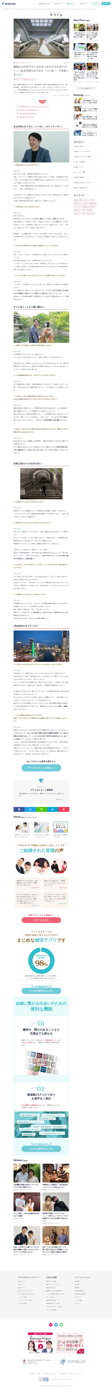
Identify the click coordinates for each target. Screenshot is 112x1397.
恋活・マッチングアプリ (83, 151)
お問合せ (71, 1373)
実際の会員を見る (44, 3)
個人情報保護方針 (79, 1290)
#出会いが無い (91, 213)
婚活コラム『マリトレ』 (26, 9)
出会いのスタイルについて (25, 1290)
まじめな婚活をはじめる (41, 991)
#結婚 (25, 79)
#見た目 (85, 203)
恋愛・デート (79, 167)
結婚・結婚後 (19, 1218)
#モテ (92, 200)
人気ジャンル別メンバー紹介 (54, 1306)
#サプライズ (32, 79)
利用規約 (77, 1287)
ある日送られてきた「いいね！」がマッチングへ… (34, 106)
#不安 (83, 210)
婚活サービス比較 (51, 1281)
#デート (86, 200)
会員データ (58, 3)
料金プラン (83, 3)
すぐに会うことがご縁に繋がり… (29, 110)
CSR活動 (77, 1284)
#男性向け (77, 210)
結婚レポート (71, 3)
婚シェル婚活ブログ (81, 188)
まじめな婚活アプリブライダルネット (11, 9)
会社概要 (77, 1281)
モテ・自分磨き (80, 162)
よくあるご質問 (22, 1303)
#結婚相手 (89, 210)
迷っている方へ (50, 1297)
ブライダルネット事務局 (63, 95)
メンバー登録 (78, 1300)
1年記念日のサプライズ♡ (26, 117)
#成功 (81, 200)
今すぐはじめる (41, 920)
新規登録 (106, 3)
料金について (21, 1281)
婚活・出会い (78, 58)
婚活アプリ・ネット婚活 (80, 38)
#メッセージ (77, 206)
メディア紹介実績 (51, 1309)
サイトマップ (78, 1297)
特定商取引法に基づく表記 (49, 1373)
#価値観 (85, 206)
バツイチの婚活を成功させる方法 (55, 1294)
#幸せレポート (18, 79)
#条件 (83, 213)
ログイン (96, 3)
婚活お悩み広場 (50, 1287)
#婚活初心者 (92, 203)
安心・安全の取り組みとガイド (26, 1294)
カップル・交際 (80, 172)
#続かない (77, 213)
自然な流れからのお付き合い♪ (28, 113)
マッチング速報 (22, 1297)
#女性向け (92, 206)
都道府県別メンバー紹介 (53, 1303)
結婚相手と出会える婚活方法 (54, 1290)
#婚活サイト (77, 203)
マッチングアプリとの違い (25, 1300)
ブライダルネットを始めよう (41, 768)
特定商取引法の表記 (80, 1294)
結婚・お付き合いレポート (39, 9)
